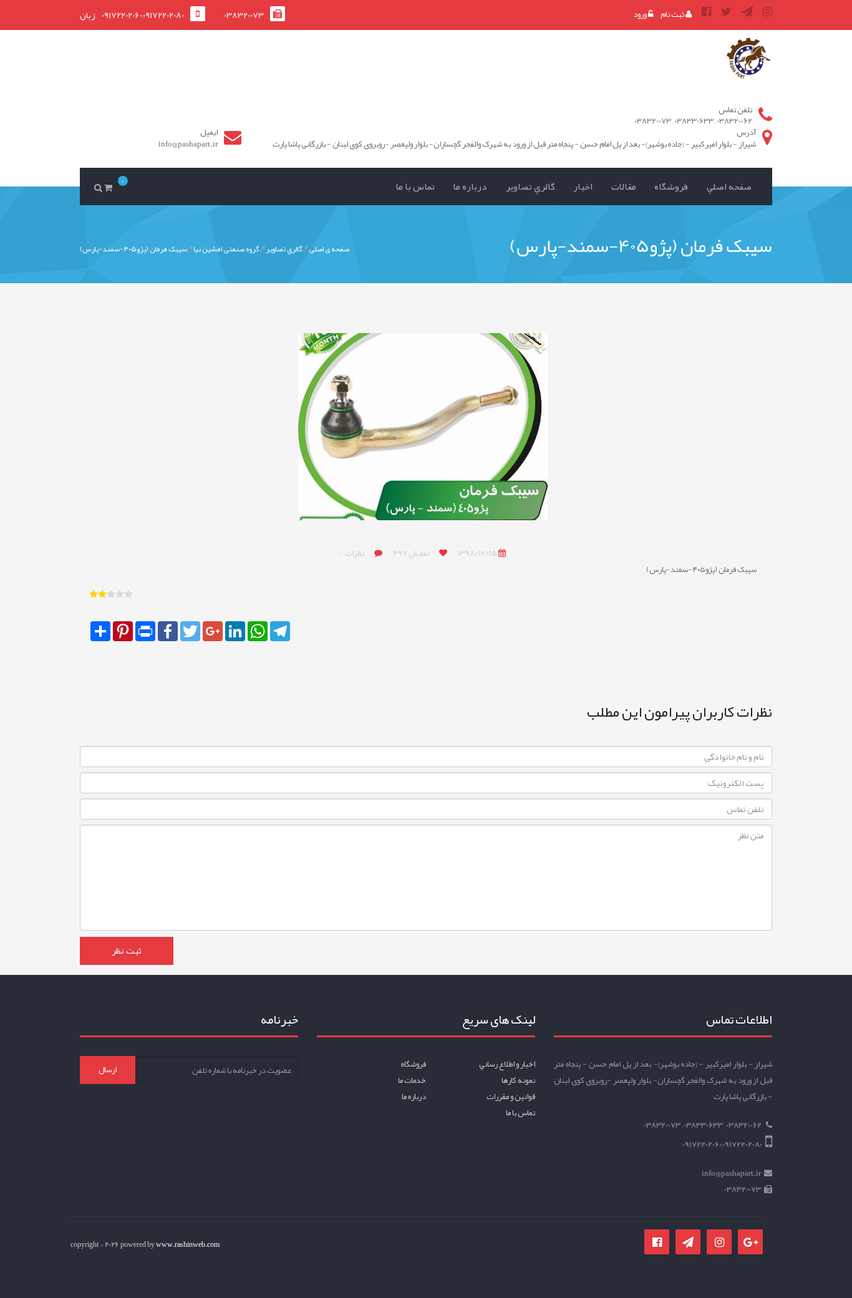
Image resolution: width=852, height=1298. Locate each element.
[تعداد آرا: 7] (93, 594)
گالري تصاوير (530, 186)
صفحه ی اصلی (329, 248)
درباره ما (470, 186)
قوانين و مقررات (511, 1096)
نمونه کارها (518, 1080)
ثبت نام (673, 14)
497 (411, 553)
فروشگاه (671, 186)
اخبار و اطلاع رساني (507, 1064)
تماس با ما (415, 186)
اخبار (583, 186)
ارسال (108, 1070)
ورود (640, 14)
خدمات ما (412, 1080)
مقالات (623, 186)
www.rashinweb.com (188, 1244)
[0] (110, 178)
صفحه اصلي (729, 186)
